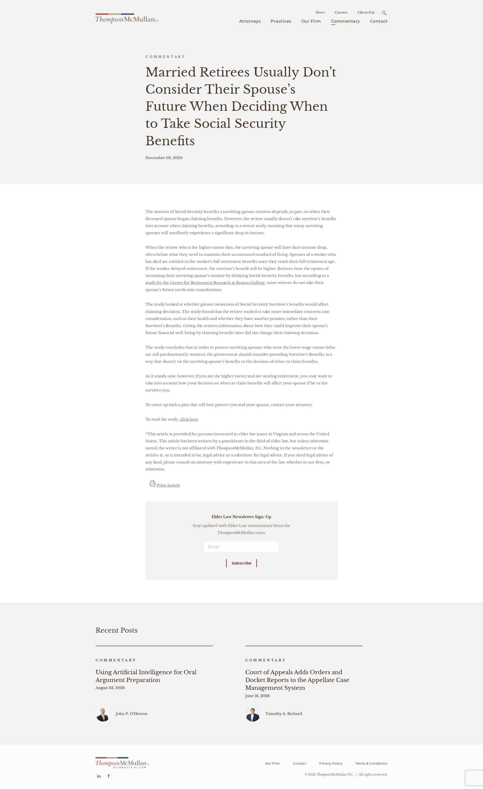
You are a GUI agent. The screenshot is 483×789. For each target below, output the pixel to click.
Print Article (168, 485)
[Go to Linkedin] (99, 776)
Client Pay (366, 12)
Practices (281, 21)
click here (188, 419)
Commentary (345, 21)
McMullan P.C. (334, 774)
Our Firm (311, 21)
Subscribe (242, 563)
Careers (341, 12)
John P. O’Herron (131, 713)
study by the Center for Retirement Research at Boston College (205, 282)
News (320, 12)
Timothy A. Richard (283, 713)
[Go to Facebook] (108, 776)
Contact (379, 21)
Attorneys (250, 21)
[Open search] (384, 13)
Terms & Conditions (371, 763)
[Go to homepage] (127, 17)
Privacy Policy (330, 763)
